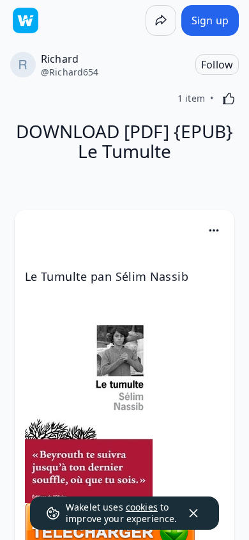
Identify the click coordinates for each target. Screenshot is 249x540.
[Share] (161, 20)
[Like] (228, 98)
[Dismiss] (193, 513)
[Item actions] (214, 230)
